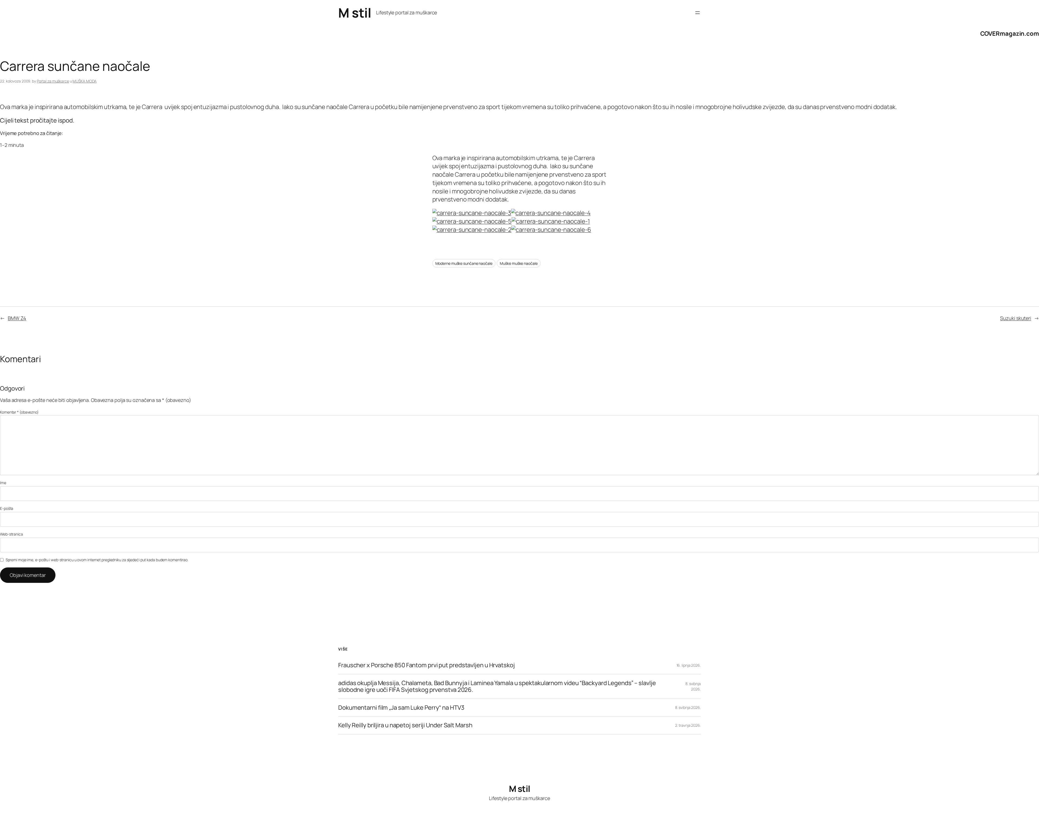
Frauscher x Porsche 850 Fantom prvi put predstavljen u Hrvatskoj (426, 665)
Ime (3, 482)
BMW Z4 (17, 318)
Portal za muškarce (53, 81)
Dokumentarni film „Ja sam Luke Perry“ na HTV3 (401, 707)
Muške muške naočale (518, 263)
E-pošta (6, 508)
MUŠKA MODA (85, 81)
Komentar (19, 412)
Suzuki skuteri (1015, 318)
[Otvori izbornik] (697, 12)
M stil (354, 12)
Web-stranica (11, 534)
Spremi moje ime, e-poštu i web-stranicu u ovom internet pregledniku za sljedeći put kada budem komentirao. (97, 559)
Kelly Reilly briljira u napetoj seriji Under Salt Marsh (405, 725)
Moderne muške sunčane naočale (463, 263)
